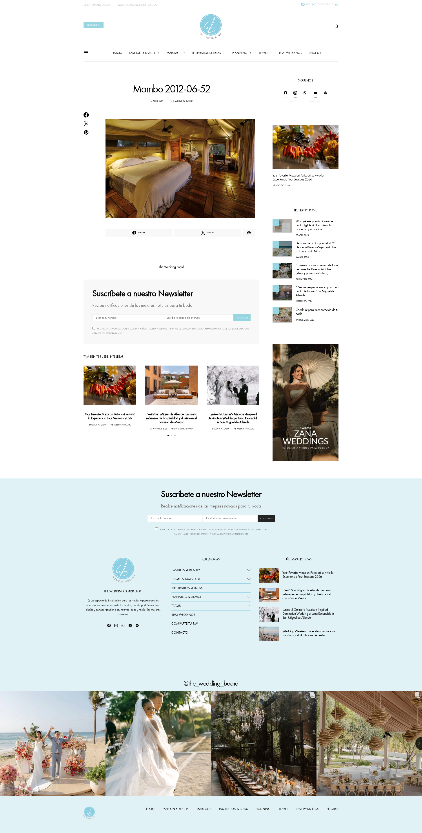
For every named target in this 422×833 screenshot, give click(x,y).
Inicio (117, 53)
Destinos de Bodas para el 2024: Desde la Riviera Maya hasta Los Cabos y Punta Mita (316, 247)
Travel (263, 53)
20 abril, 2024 (302, 235)
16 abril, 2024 (302, 257)
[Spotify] (325, 97)
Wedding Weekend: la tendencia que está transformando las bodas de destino (308, 633)
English (315, 53)
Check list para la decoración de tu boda (317, 312)
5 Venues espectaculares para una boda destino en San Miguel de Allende (317, 291)
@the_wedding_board (211, 683)
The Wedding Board (181, 100)
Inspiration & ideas (206, 53)
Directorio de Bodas (97, 4)
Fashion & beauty (142, 53)
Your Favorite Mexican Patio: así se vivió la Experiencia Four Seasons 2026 (110, 416)
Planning (239, 53)
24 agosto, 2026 (158, 428)
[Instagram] (116, 625)
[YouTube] (130, 625)
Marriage (174, 53)
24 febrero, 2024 (304, 279)
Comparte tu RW (184, 623)
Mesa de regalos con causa (137, 4)
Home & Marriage (185, 579)
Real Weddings (290, 53)
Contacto (179, 632)
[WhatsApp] (336, 4)
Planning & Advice (186, 597)
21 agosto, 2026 (220, 428)
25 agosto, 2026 (97, 424)
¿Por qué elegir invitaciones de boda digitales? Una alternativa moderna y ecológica (314, 225)
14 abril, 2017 (156, 100)
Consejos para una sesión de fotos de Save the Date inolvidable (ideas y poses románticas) (317, 269)
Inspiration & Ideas (187, 588)
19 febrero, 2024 (304, 301)
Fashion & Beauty (185, 570)
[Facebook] (109, 625)
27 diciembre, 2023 (305, 320)
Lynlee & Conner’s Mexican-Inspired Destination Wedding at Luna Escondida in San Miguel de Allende (233, 418)
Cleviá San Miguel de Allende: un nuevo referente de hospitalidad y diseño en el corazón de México (171, 418)
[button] (168, 435)
